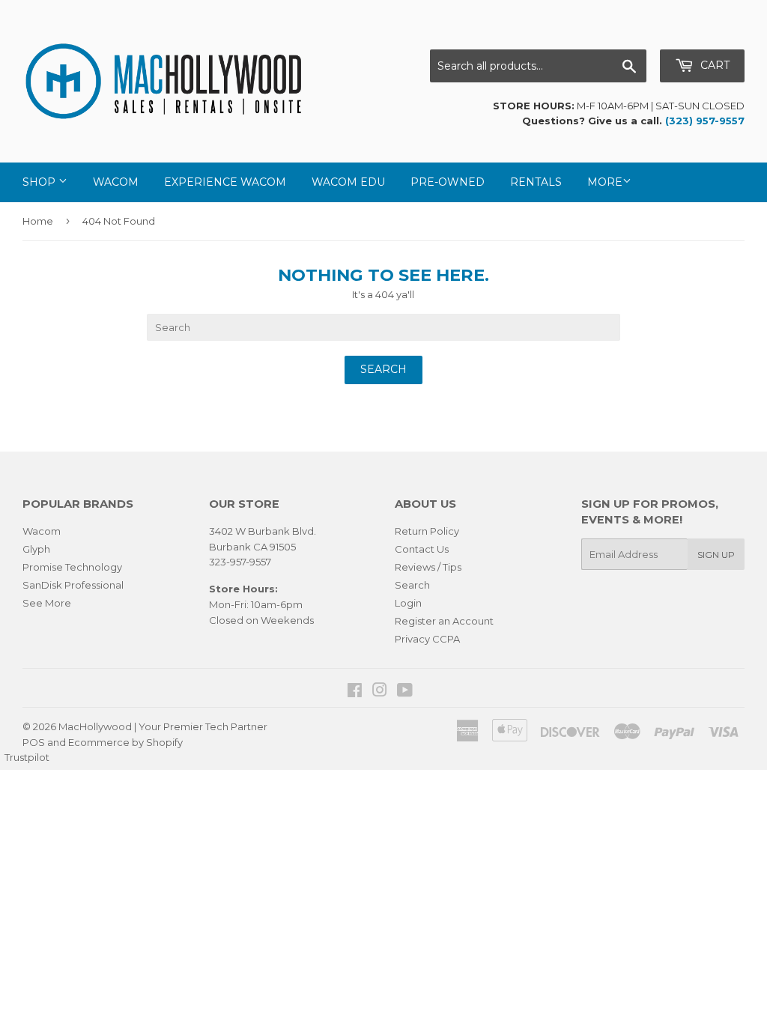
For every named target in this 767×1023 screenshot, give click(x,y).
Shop (40, 182)
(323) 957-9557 (705, 121)
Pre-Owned (447, 182)
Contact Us (422, 549)
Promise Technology (72, 567)
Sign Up (716, 554)
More (604, 182)
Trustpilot (26, 757)
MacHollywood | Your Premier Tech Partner (162, 726)
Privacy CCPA (427, 639)
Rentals (536, 182)
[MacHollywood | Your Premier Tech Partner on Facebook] (355, 692)
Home (37, 221)
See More (46, 603)
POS (33, 742)
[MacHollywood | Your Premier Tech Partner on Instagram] (379, 692)
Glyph (36, 549)
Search (412, 585)
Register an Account (444, 621)
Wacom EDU (348, 182)
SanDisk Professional (73, 585)
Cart (713, 65)
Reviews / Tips (428, 567)
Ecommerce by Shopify (125, 742)
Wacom (116, 182)
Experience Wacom (225, 182)
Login (408, 603)
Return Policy (427, 531)
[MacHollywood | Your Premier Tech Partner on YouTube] (405, 692)
